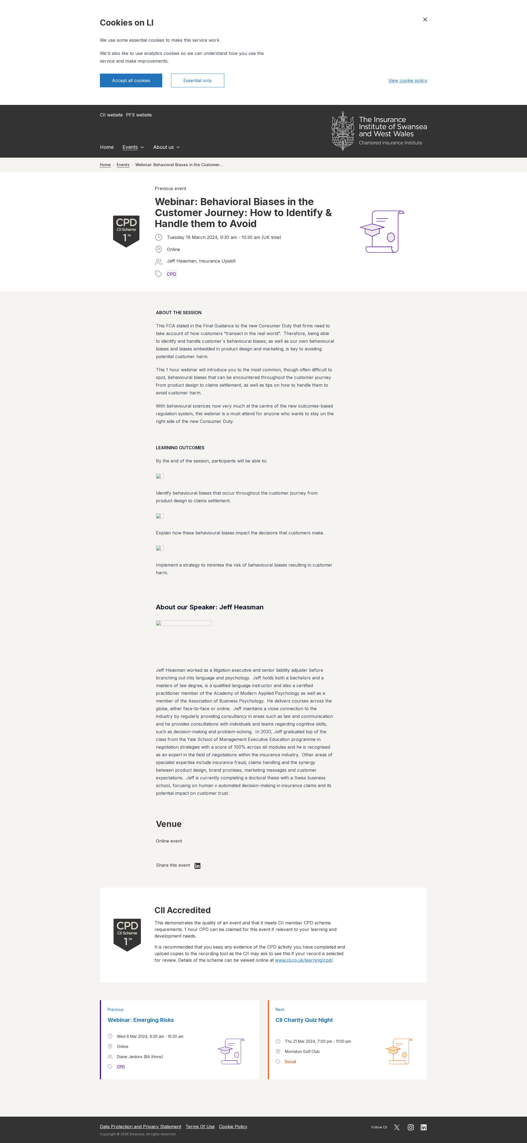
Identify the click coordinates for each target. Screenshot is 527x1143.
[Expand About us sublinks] (178, 147)
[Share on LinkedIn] (197, 866)
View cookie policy (407, 80)
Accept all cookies (131, 80)
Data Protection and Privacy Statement (140, 1126)
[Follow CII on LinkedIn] (424, 1127)
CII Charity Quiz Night (304, 1020)
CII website (111, 115)
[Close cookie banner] (425, 19)
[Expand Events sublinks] (142, 147)
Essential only (197, 80)
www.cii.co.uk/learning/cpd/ (303, 960)
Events (130, 147)
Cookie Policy (233, 1126)
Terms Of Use (200, 1126)
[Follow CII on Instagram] (411, 1127)
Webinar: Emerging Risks (141, 1020)
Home (107, 147)
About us (163, 147)
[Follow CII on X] (397, 1127)
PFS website (139, 115)
